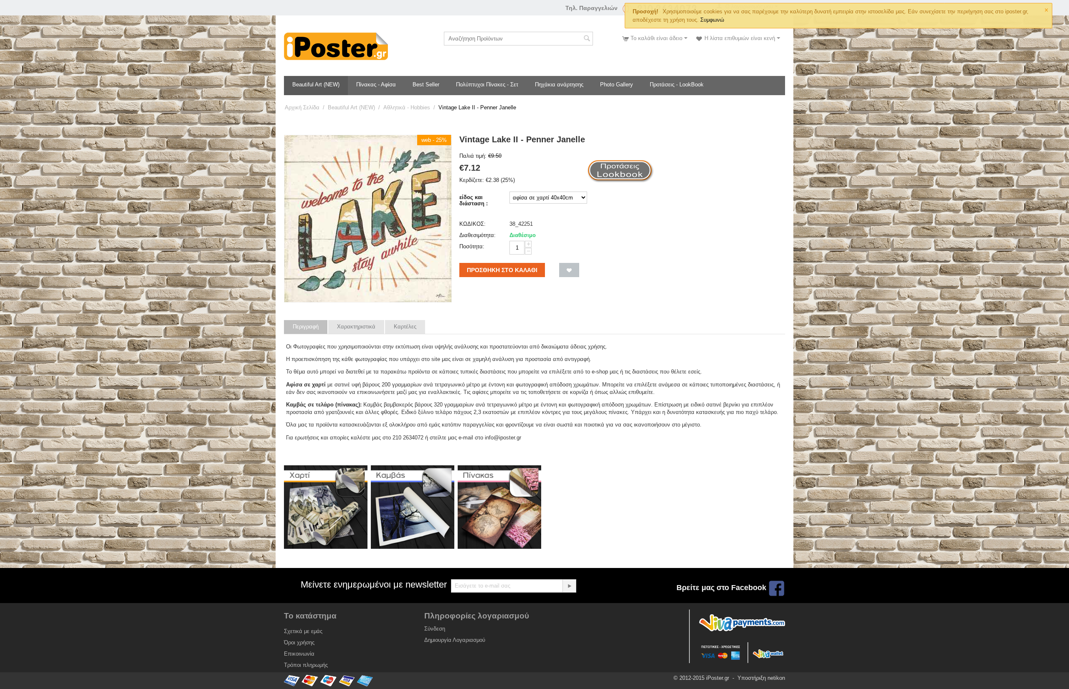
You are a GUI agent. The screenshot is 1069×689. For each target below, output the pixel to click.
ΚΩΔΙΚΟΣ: (472, 224)
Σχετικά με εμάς (303, 631)
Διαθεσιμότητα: (477, 235)
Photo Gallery (616, 84)
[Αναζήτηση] (587, 39)
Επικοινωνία (299, 654)
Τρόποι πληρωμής (306, 665)
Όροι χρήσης (299, 642)
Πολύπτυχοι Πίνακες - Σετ (487, 84)
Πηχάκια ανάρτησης (559, 84)
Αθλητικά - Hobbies (406, 107)
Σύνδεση (434, 629)
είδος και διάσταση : (473, 200)
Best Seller (426, 84)
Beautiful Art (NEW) (315, 84)
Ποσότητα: (471, 246)
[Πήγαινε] (569, 586)
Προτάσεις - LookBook (677, 84)
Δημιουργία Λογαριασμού (454, 640)
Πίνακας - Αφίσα (376, 84)
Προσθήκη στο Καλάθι (502, 270)
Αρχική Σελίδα (302, 107)
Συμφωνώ (712, 20)
